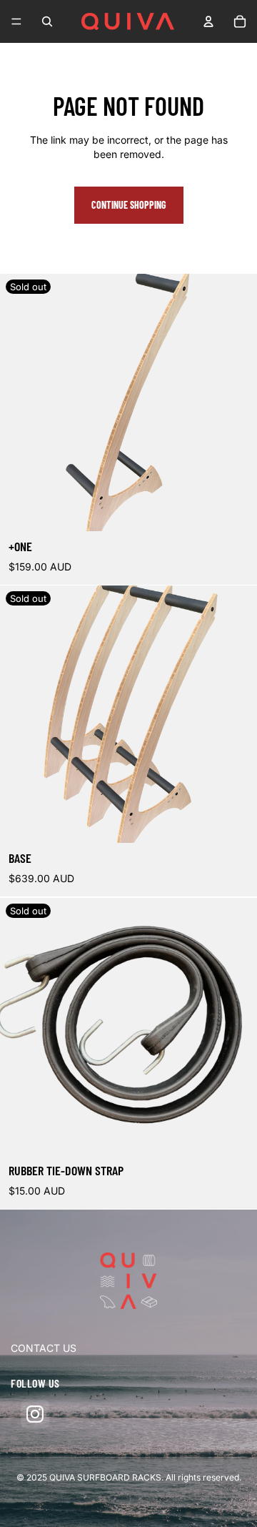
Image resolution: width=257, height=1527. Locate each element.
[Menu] (16, 21)
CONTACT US (43, 1348)
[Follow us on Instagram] (35, 1414)
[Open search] (47, 21)
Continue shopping (128, 205)
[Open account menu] (208, 21)
